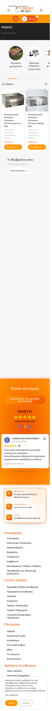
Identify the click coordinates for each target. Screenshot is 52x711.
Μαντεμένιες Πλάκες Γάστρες (24, 566)
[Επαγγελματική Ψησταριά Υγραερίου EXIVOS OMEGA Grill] (37, 100)
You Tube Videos (16, 645)
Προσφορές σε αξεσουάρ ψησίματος (21, 572)
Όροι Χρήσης (14, 670)
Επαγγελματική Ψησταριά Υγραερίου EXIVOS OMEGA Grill (36, 120)
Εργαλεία (12, 552)
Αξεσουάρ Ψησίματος (19, 543)
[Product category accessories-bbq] (34, 59)
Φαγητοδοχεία (15, 547)
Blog (9, 649)
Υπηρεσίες (13, 556)
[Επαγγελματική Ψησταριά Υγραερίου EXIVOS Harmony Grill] (13, 100)
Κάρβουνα (12, 561)
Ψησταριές (9, 130)
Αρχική (11, 631)
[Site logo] (24, 10)
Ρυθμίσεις (26, 703)
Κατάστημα (13, 640)
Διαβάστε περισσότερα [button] (14, 464)
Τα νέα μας (13, 654)
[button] (13, 147)
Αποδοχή (11, 703)
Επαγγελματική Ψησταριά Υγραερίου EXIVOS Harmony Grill (12, 120)
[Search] (15, 19)
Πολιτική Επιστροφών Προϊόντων (19, 616)
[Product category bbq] (15, 58)
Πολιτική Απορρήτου (18, 675)
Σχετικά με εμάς (16, 635)
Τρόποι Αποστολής (17, 605)
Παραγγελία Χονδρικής (20, 591)
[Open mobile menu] (9, 10)
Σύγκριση (12, 601)
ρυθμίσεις (13, 695)
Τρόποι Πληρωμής (17, 610)
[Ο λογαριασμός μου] (41, 10)
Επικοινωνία (14, 658)
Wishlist (11, 596)
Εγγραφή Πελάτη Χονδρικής (22, 587)
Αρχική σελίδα (8, 33)
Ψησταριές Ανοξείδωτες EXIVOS (10, 135)
